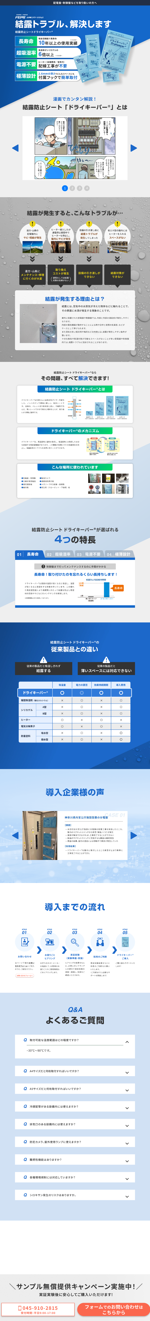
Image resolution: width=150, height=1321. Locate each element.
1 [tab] (65, 188)
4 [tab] (87, 188)
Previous (15, 148)
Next (134, 148)
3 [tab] (79, 188)
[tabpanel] (75, 148)
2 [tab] (72, 188)
